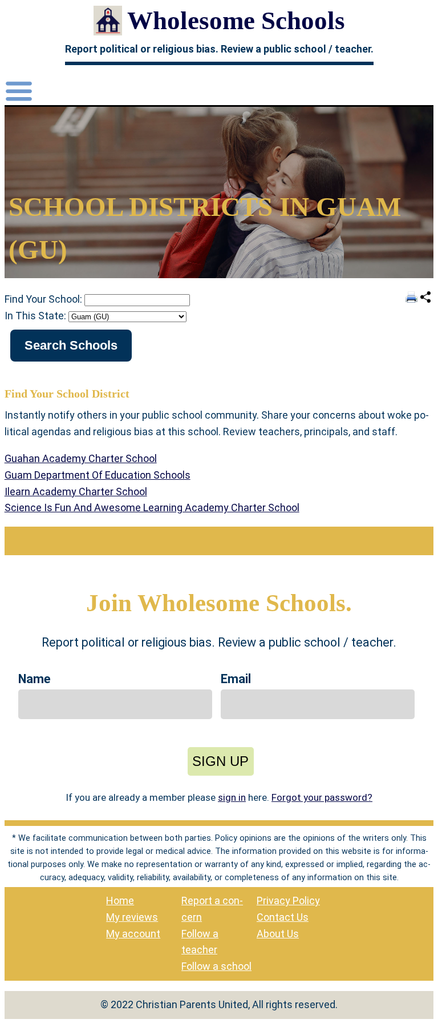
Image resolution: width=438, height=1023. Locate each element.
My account (133, 934)
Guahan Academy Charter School (81, 458)
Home (120, 900)
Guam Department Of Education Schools (97, 475)
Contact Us (283, 917)
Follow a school (216, 966)
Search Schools (71, 345)
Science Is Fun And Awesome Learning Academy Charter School (152, 507)
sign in (232, 797)
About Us (278, 934)
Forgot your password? (321, 797)
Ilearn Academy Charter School (76, 492)
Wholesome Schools (236, 20)
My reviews (132, 917)
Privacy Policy (288, 900)
